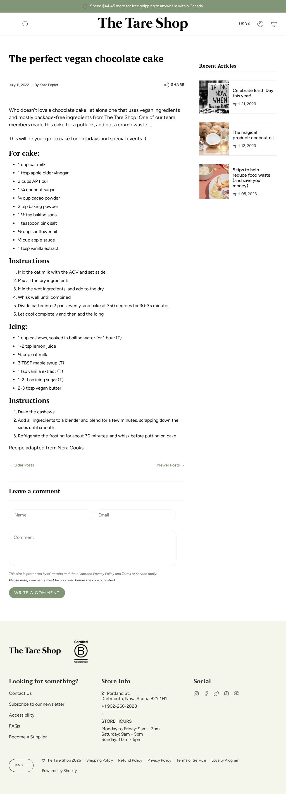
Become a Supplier (28, 737)
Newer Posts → (171, 465)
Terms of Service (134, 574)
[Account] (260, 24)
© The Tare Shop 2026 (61, 760)
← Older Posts (21, 465)
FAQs (14, 726)
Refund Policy (130, 760)
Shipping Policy (99, 760)
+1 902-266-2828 (119, 706)
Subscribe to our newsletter (36, 704)
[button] (25, 24)
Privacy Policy (103, 574)
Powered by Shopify (59, 770)
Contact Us (20, 693)
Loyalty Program (225, 760)
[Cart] (273, 24)
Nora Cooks (71, 448)
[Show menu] (12, 24)
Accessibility (21, 715)
